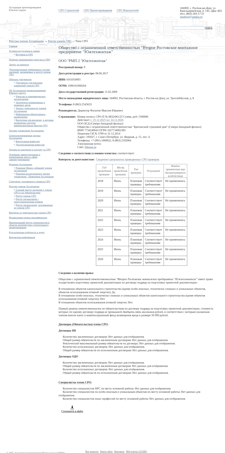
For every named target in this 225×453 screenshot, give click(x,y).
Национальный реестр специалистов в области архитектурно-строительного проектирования (29, 225)
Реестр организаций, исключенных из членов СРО (33, 206)
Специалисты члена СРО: (75, 382)
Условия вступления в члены (24, 51)
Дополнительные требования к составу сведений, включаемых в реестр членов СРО (30, 72)
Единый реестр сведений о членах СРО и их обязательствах (33, 191)
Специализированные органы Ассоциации (24, 137)
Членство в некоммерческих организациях (30, 98)
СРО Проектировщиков (97, 10)
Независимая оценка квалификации (28, 217)
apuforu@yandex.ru (191, 16)
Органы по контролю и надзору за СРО (30, 149)
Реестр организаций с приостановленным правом (28, 200)
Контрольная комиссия (28, 141)
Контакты (119, 451)
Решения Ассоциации (20, 164)
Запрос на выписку (19, 64)
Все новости (91, 451)
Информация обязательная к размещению (30, 115)
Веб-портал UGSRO (136, 451)
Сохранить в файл (72, 411)
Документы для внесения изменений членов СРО (28, 84)
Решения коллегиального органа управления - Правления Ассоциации (34, 175)
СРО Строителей (69, 10)
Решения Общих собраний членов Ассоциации (33, 169)
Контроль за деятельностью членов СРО (30, 212)
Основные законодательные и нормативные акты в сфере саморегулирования (24, 157)
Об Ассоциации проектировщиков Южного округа (27, 92)
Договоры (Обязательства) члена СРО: (83, 324)
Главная (13, 46)
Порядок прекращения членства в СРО (29, 59)
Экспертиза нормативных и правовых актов (29, 104)
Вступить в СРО (24, 54)
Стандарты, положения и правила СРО (29, 181)
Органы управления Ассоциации (26, 130)
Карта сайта (106, 451)
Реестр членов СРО (59, 41)
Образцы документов (20, 79)
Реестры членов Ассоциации (26, 41)
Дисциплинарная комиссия (30, 144)
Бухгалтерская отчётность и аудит (26, 232)
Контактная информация (22, 237)
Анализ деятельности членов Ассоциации (30, 110)
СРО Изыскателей (128, 10)
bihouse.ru (90, 147)
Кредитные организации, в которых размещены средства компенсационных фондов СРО (34, 122)
